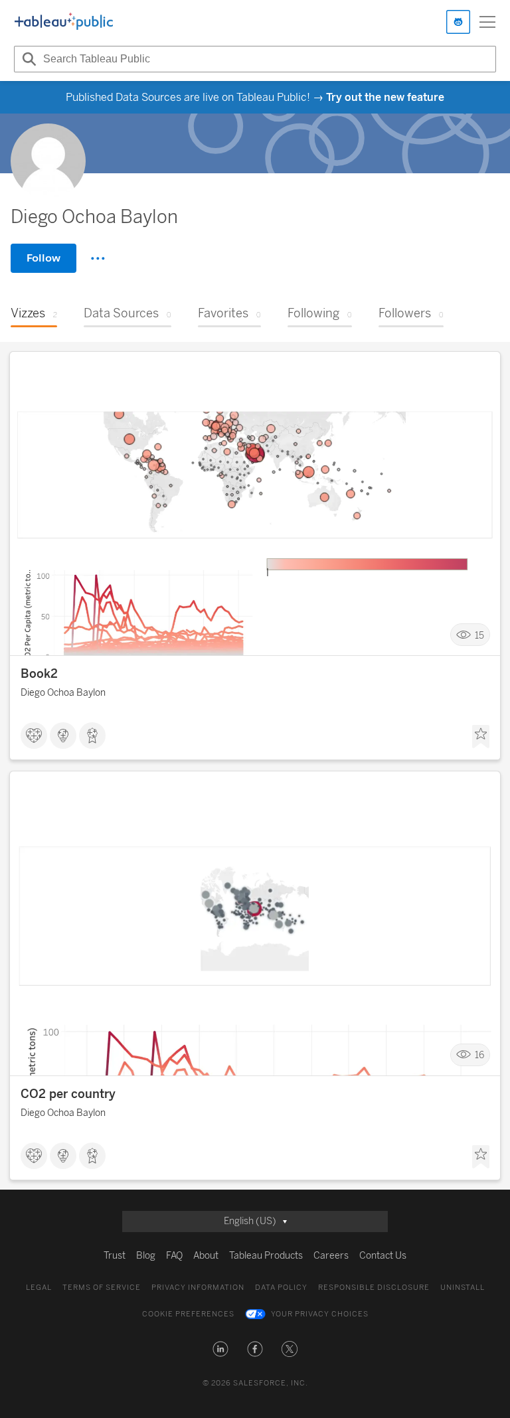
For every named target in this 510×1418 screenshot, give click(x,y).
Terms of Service (101, 1287)
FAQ (174, 1255)
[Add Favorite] (480, 737)
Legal (39, 1287)
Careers (331, 1255)
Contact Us (382, 1255)
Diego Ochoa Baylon (63, 692)
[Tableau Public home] (64, 22)
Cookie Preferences (188, 1314)
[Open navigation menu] (487, 22)
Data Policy (281, 1287)
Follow (43, 258)
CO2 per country (68, 1094)
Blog (145, 1255)
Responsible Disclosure (374, 1287)
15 (479, 635)
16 (479, 1055)
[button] (220, 1349)
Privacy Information (197, 1287)
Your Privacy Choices (320, 1314)
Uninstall (462, 1287)
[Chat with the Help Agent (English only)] (458, 22)
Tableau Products (266, 1255)
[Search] (27, 59)
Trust (115, 1255)
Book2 (39, 674)
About (205, 1255)
